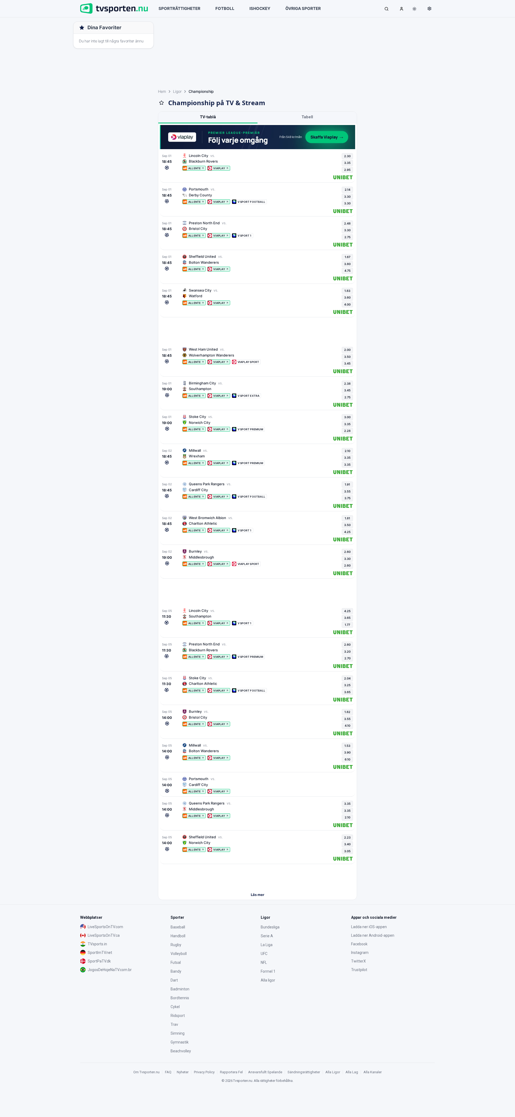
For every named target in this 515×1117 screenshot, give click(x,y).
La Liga (267, 945)
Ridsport (178, 1015)
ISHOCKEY (259, 8)
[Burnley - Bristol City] (257, 722)
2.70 (347, 658)
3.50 (347, 357)
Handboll (178, 936)
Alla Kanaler (372, 1072)
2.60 (347, 552)
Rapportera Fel (231, 1072)
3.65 (347, 618)
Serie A (267, 936)
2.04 (347, 678)
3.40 (347, 844)
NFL (264, 962)
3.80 (347, 264)
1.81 (347, 518)
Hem (162, 91)
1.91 (347, 484)
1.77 (347, 625)
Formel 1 (268, 971)
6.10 (347, 759)
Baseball (178, 927)
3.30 (347, 197)
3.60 (347, 297)
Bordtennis (180, 998)
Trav (174, 1024)
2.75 (347, 237)
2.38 (347, 383)
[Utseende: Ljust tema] (414, 9)
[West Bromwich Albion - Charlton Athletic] (257, 529)
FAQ (168, 1072)
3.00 (347, 417)
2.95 (347, 170)
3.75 (347, 498)
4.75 (347, 271)
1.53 (347, 746)
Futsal (176, 962)
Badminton (180, 989)
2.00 (347, 350)
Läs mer (257, 894)
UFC (264, 953)
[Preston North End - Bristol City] (257, 234)
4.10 (347, 725)
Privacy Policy (204, 1072)
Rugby (176, 945)
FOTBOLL (224, 8)
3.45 (347, 363)
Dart (174, 980)
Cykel (175, 1007)
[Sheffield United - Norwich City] (257, 848)
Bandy (176, 971)
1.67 (347, 257)
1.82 (347, 712)
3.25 (347, 685)
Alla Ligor (332, 1072)
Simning (178, 1033)
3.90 (347, 752)
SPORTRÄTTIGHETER (179, 8)
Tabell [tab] (307, 117)
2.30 (347, 156)
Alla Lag (351, 1072)
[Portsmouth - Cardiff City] (257, 785)
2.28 (347, 431)
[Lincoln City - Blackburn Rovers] (257, 166)
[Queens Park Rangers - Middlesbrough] (257, 814)
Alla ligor (268, 980)
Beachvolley (181, 1051)
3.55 (347, 491)
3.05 (347, 851)
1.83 (347, 291)
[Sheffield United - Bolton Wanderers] (257, 267)
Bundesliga (270, 927)
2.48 (347, 223)
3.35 (347, 163)
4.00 (347, 304)
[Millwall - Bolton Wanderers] (257, 756)
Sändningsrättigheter (304, 1072)
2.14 (347, 190)
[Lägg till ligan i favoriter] (161, 102)
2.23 (347, 837)
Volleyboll (179, 953)
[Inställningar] (429, 8)
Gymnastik (180, 1042)
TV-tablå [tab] (208, 117)
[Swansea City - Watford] (257, 301)
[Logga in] (401, 8)
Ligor (177, 91)
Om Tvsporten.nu (146, 1072)
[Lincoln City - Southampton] (257, 621)
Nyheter (183, 1072)
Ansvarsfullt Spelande (265, 1072)
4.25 (347, 532)
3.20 (347, 651)
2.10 (347, 451)
